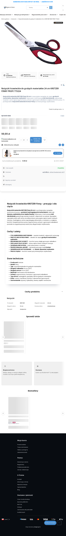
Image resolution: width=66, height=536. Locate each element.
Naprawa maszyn (22, 484)
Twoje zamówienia (22, 447)
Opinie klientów (21, 487)
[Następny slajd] (63, 145)
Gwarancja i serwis (22, 462)
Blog (18, 490)
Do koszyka (14, 351)
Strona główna (5, 19)
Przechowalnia (21, 444)
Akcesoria (13, 19)
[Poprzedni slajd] (60, 145)
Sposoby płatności (22, 502)
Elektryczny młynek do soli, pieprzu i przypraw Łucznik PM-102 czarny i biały (32, 151)
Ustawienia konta (22, 452)
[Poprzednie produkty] (3, 337)
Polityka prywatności (23, 467)
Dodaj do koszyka (37, 140)
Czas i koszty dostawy (23, 499)
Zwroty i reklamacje (23, 470)
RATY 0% (19, 504)
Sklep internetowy (32, 527)
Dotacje (19, 507)
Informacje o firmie (22, 482)
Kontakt (19, 479)
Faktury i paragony (22, 450)
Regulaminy (20, 464)
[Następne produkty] (63, 337)
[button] (50, 7)
